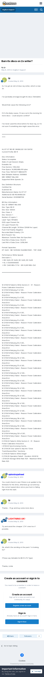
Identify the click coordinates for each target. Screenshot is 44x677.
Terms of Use (10, 674)
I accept (37, 671)
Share (11, 636)
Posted (15, 81)
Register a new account (22, 605)
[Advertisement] (22, 36)
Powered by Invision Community (22, 664)
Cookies (22, 661)
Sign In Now (22, 622)
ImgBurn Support (19, 70)
